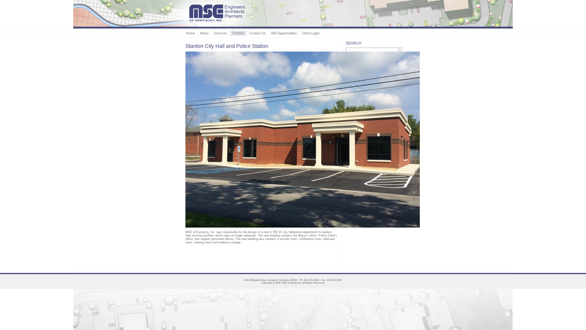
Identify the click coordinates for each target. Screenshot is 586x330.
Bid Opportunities (284, 33)
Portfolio (238, 33)
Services (220, 33)
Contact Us (257, 33)
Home (190, 33)
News (204, 33)
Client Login (310, 33)
